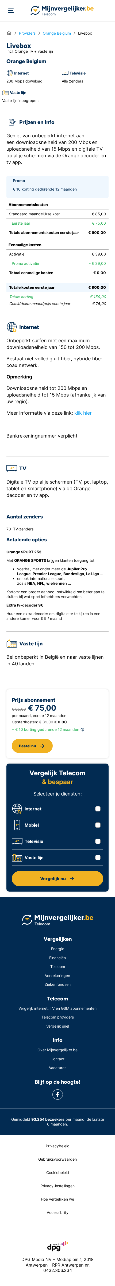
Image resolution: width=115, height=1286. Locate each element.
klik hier (83, 413)
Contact (57, 1059)
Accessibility (57, 1212)
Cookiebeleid (57, 1172)
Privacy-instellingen (57, 1186)
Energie (57, 948)
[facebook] (57, 1094)
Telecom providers (57, 1017)
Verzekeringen (57, 975)
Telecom (57, 966)
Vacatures (57, 1067)
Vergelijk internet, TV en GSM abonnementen (57, 1008)
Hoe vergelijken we (57, 1199)
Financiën (57, 957)
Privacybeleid (58, 1146)
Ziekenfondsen (58, 984)
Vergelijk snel (57, 1026)
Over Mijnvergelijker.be (57, 1050)
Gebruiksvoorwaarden (57, 1159)
